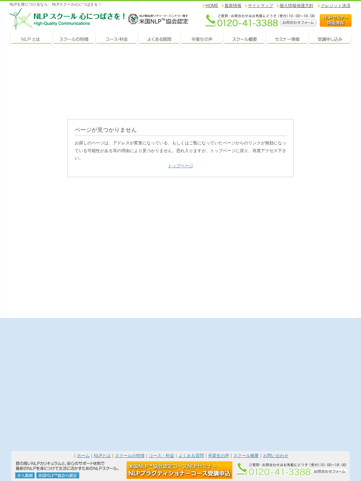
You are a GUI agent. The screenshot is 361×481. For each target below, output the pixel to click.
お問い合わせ (275, 455)
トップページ (180, 165)
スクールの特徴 (130, 455)
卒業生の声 (218, 455)
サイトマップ (260, 5)
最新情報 (233, 5)
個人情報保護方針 (296, 5)
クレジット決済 (335, 5)
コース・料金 (161, 455)
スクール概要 (246, 455)
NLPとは (102, 455)
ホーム (83, 455)
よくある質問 (191, 455)
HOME (212, 5)
